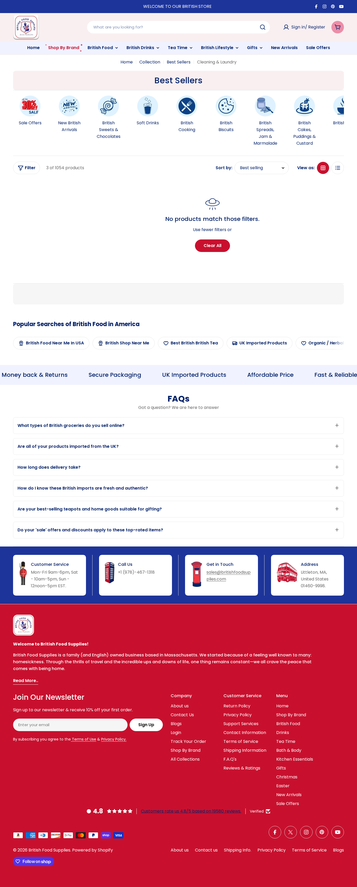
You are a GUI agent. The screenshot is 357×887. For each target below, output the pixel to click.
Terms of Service (309, 850)
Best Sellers (179, 62)
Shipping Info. (237, 850)
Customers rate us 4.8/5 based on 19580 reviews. (191, 811)
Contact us (206, 850)
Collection (149, 62)
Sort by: (224, 168)
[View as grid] (323, 168)
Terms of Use (83, 739)
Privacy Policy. (113, 739)
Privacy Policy (271, 850)
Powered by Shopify (92, 850)
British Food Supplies (49, 850)
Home (126, 62)
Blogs (338, 850)
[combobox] (178, 27)
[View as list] (337, 168)
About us (180, 850)
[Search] (263, 27)
